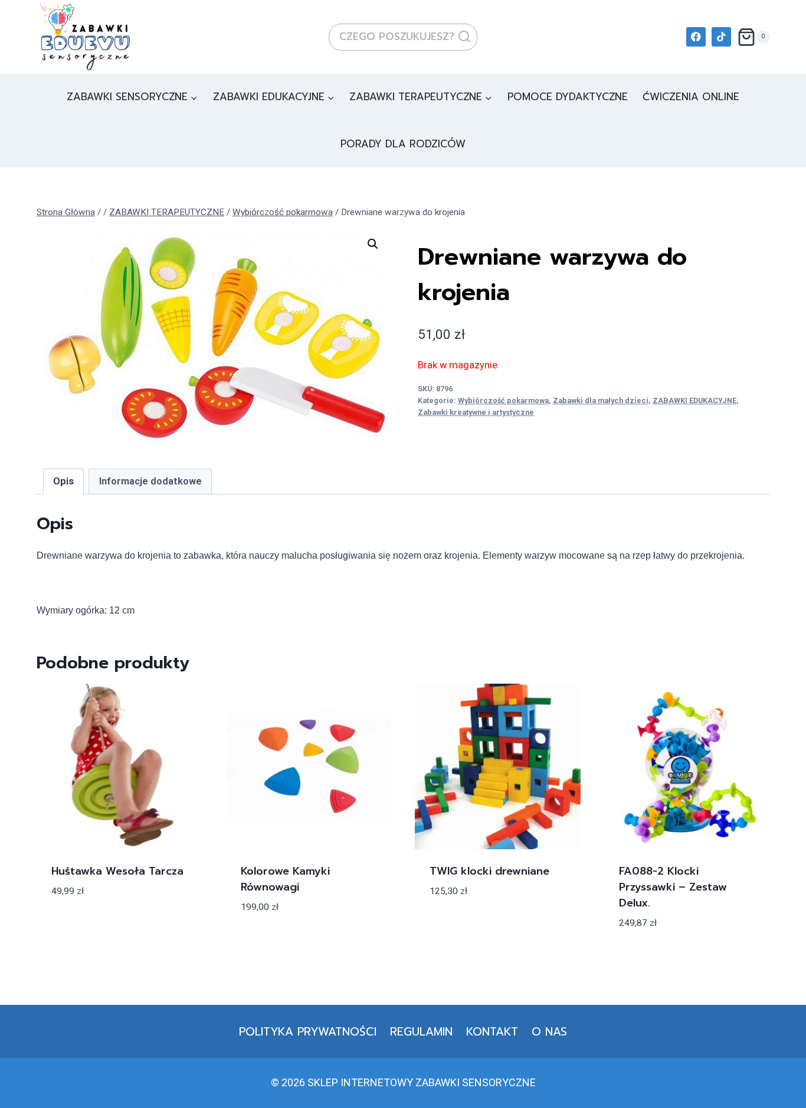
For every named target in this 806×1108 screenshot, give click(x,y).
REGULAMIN (421, 1031)
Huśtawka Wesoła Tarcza (117, 871)
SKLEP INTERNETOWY (360, 1082)
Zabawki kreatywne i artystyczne (476, 412)
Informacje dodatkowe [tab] (150, 481)
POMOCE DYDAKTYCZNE (567, 96)
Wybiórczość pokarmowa (503, 400)
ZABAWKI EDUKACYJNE (694, 400)
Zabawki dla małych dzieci (600, 400)
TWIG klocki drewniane (489, 871)
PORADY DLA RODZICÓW (403, 143)
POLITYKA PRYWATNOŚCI (307, 1031)
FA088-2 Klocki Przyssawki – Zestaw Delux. (673, 887)
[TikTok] (721, 37)
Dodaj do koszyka (100, 925)
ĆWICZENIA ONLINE (691, 96)
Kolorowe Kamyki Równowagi (285, 879)
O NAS (549, 1031)
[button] (373, 244)
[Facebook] (696, 37)
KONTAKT (492, 1031)
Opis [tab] (63, 481)
